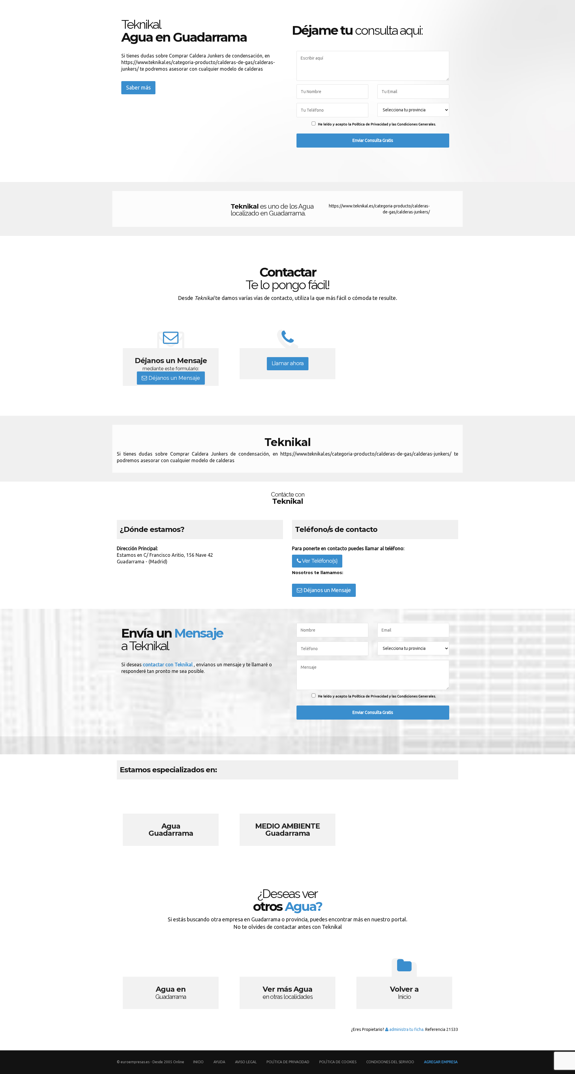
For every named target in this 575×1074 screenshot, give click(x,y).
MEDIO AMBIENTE (287, 818)
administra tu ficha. (406, 1029)
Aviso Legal (246, 1062)
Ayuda (219, 1062)
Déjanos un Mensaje (173, 378)
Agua (171, 818)
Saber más (138, 87)
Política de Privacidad (288, 1062)
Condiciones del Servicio (390, 1062)
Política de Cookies (337, 1062)
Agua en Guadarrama (171, 981)
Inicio (198, 1062)
